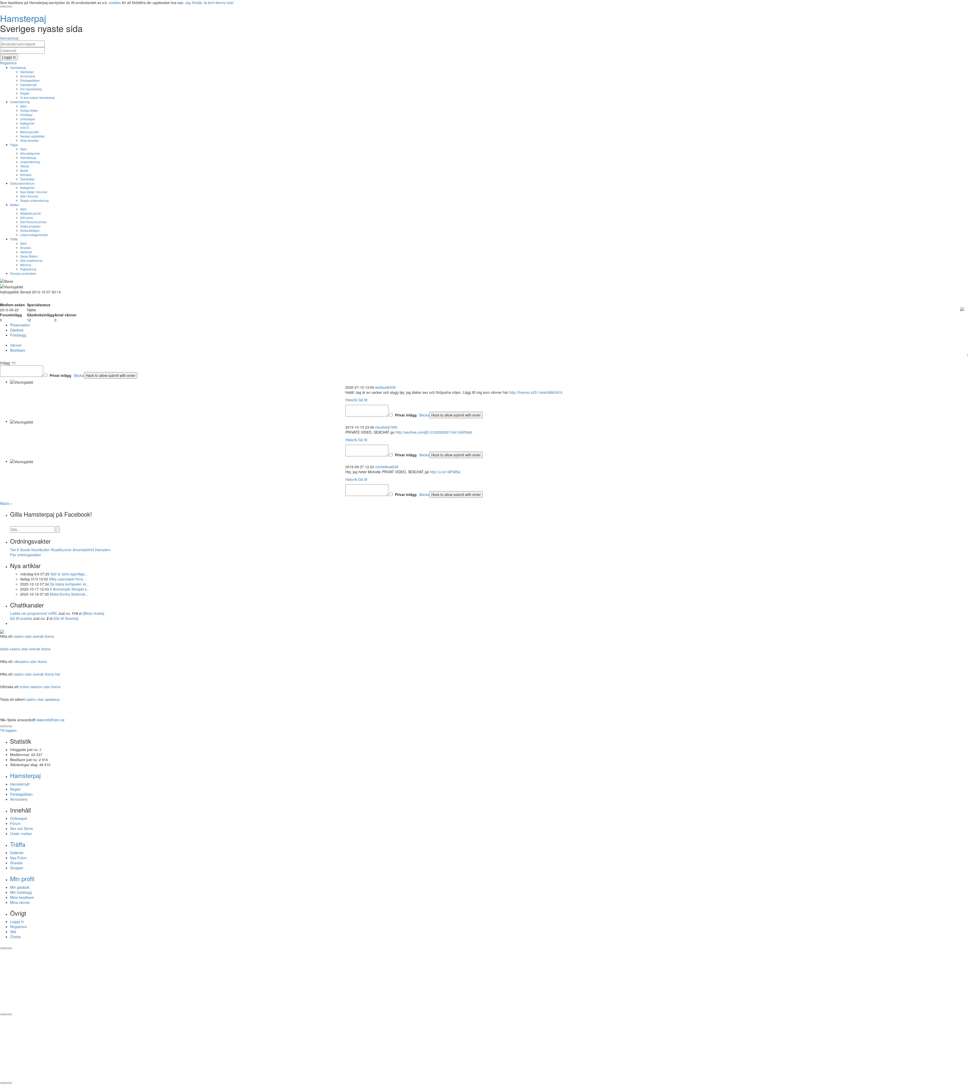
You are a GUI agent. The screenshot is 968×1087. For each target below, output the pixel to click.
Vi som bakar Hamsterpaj (37, 97)
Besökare (17, 350)
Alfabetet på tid (30, 213)
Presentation (20, 324)
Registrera (18, 926)
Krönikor (26, 175)
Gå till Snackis (66, 618)
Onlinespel (27, 119)
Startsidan (27, 72)
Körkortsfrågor (30, 230)
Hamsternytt (28, 84)
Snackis (25, 247)
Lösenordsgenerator (34, 235)
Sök (13, 931)
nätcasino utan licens (30, 661)
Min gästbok (19, 887)
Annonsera (27, 76)
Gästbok (16, 329)
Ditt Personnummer (33, 222)
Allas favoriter (29, 140)
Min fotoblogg (21, 892)
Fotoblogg (18, 335)
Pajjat (14, 145)
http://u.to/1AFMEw (445, 471)
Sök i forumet (29, 196)
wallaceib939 (385, 387)
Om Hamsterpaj (31, 89)
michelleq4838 (386, 466)
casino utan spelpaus (42, 699)
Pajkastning (28, 269)
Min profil (22, 878)
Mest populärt (29, 132)
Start (23, 106)
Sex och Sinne (21, 828)
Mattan (14, 205)
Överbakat (27, 179)
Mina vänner (20, 902)
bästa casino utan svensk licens (25, 648)
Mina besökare (22, 897)
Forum (15, 823)
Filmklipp (26, 115)
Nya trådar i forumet (33, 192)
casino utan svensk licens (33, 636)
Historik (351, 399)
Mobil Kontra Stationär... (69, 594)
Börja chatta (93, 613)
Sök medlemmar (31, 260)
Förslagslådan (30, 80)
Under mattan (21, 833)
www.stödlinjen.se (50, 719)
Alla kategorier (30, 153)
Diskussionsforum (22, 183)
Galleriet (26, 252)
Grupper (16, 867)
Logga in (17, 921)
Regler (24, 93)
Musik (24, 170)
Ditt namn (26, 217)
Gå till (362, 399)
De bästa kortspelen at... (69, 584)
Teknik (24, 166)
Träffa (14, 239)
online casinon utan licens (39, 686)
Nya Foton (18, 857)
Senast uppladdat (32, 136)
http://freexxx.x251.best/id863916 (535, 392)
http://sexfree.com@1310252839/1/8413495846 (434, 432)
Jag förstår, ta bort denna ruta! (209, 2)
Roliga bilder (29, 110)
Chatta (15, 936)
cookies (115, 2)
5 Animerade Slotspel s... (70, 589)
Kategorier (27, 123)
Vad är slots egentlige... (69, 573)
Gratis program (30, 226)
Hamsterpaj (18, 67)
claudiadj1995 (386, 427)
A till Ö (24, 127)
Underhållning (20, 102)
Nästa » (6, 503)
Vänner (16, 345)
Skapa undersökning (34, 200)
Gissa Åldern (29, 256)
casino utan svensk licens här (36, 674)
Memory (25, 265)
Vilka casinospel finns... (67, 578)
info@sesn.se (529, 944)
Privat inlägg (60, 375)
